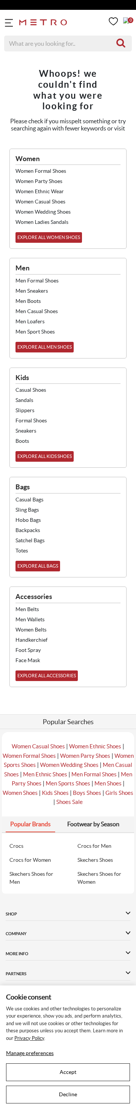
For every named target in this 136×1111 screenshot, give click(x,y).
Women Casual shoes (40, 202)
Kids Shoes (55, 793)
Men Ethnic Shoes (45, 774)
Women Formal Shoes (29, 756)
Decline (68, 1094)
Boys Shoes (87, 793)
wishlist (113, 21)
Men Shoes (108, 783)
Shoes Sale (69, 802)
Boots (22, 441)
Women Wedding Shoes (69, 765)
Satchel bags (30, 540)
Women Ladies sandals (41, 222)
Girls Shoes (119, 793)
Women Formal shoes (40, 171)
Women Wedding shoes (43, 212)
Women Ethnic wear (39, 191)
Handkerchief (31, 640)
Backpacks (27, 530)
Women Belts (30, 630)
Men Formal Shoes (94, 774)
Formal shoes (31, 420)
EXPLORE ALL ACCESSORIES (46, 675)
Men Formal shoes (37, 281)
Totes (21, 551)
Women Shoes (20, 793)
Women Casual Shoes (38, 746)
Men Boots (28, 301)
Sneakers (25, 431)
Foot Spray (28, 650)
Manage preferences (30, 1053)
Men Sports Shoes (68, 783)
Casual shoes (30, 390)
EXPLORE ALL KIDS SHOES (44, 456)
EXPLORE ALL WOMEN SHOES (48, 237)
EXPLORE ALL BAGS (37, 565)
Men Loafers (30, 321)
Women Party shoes (38, 181)
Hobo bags (28, 520)
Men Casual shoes (36, 311)
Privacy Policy (29, 1038)
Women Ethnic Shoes (95, 746)
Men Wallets (30, 619)
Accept (68, 1072)
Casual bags (29, 500)
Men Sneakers (31, 291)
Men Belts (27, 609)
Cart (126, 20)
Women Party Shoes (85, 756)
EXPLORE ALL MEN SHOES (44, 346)
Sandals (24, 400)
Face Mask (27, 660)
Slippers (24, 410)
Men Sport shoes (35, 332)
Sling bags (27, 510)
